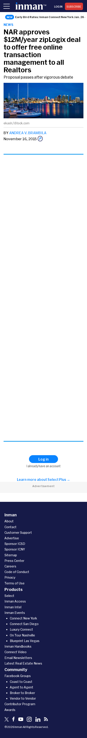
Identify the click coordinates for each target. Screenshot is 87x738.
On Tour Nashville (22, 635)
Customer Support (18, 532)
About (9, 521)
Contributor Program (19, 704)
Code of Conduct (16, 572)
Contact (10, 527)
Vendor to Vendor (23, 698)
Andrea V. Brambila (27, 133)
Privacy (9, 577)
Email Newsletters (18, 658)
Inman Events (14, 613)
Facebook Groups (17, 676)
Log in (58, 6)
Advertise (11, 538)
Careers (10, 566)
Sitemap (10, 555)
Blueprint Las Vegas (24, 641)
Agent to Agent (21, 687)
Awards (9, 710)
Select (9, 596)
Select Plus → (59, 479)
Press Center (14, 561)
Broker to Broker (22, 693)
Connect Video (15, 652)
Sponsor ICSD (14, 544)
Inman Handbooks (17, 646)
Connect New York (23, 618)
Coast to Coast (21, 682)
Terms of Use (14, 583)
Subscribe (73, 6)
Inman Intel (12, 607)
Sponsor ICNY (14, 549)
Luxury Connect (21, 629)
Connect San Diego (24, 624)
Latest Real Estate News (23, 663)
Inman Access (15, 601)
